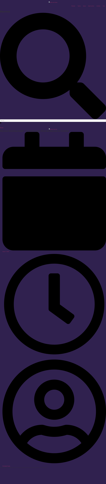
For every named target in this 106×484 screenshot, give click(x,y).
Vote (104, 6)
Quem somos (91, 6)
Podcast (73, 6)
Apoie (84, 6)
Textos (79, 6)
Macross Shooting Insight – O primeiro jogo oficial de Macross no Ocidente (34, 131)
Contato (98, 6)
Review (1, 127)
